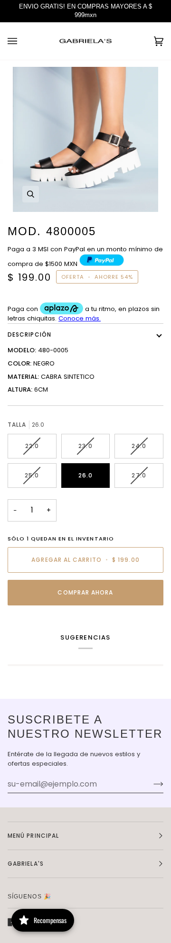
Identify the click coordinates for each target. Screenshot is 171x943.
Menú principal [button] (33, 836)
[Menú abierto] (22, 41)
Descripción (29, 334)
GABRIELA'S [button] (26, 864)
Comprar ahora (85, 592)
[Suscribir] (150, 784)
